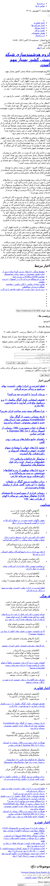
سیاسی (45, 504)
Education (32, 872)
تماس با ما (40, 6)
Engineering (25, 872)
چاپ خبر (46, 48)
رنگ (48, 872)
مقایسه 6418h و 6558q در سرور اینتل (28, 277)
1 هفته (36, 833)
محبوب (42, 784)
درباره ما (41, 3)
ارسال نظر (22, 363)
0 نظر (39, 48)
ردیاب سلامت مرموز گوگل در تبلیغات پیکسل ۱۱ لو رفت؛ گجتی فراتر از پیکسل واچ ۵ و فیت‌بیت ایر (24, 484)
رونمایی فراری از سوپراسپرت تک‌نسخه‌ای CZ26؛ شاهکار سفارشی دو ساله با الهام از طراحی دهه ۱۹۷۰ (23, 496)
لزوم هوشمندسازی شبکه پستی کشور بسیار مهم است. (27, 59)
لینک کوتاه (45, 310)
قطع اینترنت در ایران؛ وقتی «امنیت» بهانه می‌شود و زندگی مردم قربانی (23, 387)
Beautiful (44, 872)
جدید (48, 784)
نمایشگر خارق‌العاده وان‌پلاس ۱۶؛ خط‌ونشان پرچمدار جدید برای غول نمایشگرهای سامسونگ (27, 461)
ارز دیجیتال (40, 35)
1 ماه (29, 846)
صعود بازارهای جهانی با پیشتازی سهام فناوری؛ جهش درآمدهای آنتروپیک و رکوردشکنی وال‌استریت (25, 450)
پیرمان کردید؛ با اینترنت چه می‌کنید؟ (26, 394)
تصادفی (35, 784)
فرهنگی (45, 596)
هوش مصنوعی (38, 33)
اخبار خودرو (42, 822)
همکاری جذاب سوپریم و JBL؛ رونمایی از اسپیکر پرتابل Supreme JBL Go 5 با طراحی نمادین (23, 430)
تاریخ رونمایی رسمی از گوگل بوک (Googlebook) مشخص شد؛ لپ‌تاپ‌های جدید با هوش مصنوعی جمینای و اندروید (24, 419)
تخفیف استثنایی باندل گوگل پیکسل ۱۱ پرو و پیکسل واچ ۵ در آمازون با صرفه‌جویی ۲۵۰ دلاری (23, 402)
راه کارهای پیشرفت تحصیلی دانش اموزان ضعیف (23, 646)
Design (38, 872)
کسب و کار (40, 30)
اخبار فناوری (39, 23)
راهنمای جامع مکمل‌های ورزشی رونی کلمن (25, 816)
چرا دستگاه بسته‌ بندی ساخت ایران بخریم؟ (22, 411)
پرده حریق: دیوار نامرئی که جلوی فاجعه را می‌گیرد (23, 289)
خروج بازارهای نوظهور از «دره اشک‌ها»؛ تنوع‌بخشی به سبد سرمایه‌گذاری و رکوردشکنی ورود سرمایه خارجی (24, 473)
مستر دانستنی (30, 877)
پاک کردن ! (11, 363)
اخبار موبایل (39, 28)
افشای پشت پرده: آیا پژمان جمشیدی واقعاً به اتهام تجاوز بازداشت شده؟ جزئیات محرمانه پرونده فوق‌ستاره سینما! (23, 665)
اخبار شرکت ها (38, 25)
